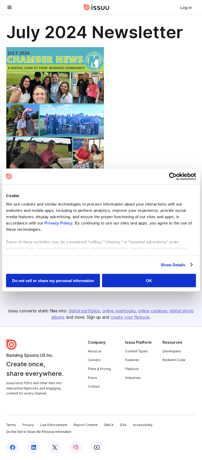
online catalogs (152, 310)
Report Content (86, 425)
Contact (94, 386)
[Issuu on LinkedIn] (33, 447)
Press (92, 378)
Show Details (173, 264)
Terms (11, 425)
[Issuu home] (96, 7)
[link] (186, 7)
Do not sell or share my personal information (53, 280)
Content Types (136, 351)
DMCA (109, 425)
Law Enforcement (53, 425)
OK (149, 280)
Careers (94, 360)
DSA (123, 425)
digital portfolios (84, 310)
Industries (133, 378)
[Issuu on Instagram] (75, 447)
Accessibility (143, 425)
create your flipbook (130, 317)
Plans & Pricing (99, 369)
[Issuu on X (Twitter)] (54, 447)
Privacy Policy (58, 223)
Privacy (28, 425)
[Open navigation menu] (9, 7)
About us (95, 351)
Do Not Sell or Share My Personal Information (38, 432)
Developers (172, 351)
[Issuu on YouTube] (96, 447)
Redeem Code (174, 360)
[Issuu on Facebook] (12, 447)
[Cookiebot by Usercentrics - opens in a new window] (173, 177)
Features (132, 360)
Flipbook (132, 369)
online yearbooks (119, 310)
